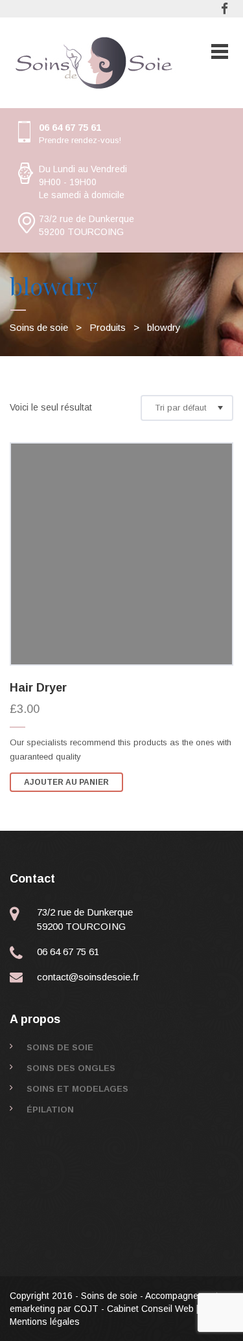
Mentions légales (45, 1321)
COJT (86, 1308)
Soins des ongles (71, 1068)
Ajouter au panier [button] (66, 782)
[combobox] (187, 408)
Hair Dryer (38, 687)
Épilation (50, 1109)
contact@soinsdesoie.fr (88, 976)
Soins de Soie (60, 1047)
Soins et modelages (77, 1089)
